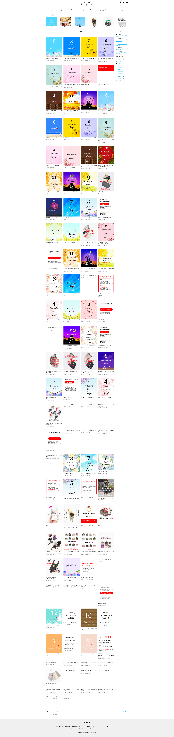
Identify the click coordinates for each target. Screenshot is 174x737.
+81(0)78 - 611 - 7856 (101, 726)
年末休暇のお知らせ (85, 524)
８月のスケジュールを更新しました (71, 58)
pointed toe (65, 696)
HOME (48, 15)
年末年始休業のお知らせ (103, 319)
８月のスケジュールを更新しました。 (54, 137)
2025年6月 (120, 80)
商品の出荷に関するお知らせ (87, 577)
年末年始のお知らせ (50, 449)
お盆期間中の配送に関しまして (104, 345)
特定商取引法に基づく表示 (75, 726)
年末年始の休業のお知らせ (52, 268)
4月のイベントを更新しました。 (105, 670)
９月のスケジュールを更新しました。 (54, 58)
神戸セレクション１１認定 (52, 696)
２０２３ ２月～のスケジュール (88, 319)
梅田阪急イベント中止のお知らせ (53, 585)
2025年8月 (120, 76)
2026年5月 (120, 63)
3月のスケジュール (85, 84)
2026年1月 (120, 69)
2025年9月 (120, 74)
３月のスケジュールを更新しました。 (71, 167)
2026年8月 (120, 59)
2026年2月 (120, 67)
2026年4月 (120, 65)
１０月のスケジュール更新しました (88, 430)
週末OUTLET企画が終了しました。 (53, 683)
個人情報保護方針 (64, 726)
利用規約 (57, 726)
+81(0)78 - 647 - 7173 (113, 726)
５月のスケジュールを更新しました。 (54, 242)
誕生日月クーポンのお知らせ (69, 622)
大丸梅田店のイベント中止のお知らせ (89, 495)
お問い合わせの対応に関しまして (105, 84)
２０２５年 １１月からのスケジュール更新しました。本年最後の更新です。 (71, 112)
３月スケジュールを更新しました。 (71, 404)
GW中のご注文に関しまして (69, 397)
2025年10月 (120, 73)
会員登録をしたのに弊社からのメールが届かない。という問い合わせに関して (106, 655)
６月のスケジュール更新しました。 (105, 471)
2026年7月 (120, 61)
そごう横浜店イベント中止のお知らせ (71, 585)
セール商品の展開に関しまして (53, 662)
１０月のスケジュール (85, 110)
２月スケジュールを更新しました (88, 404)
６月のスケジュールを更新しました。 (89, 275)
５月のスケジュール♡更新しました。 (54, 86)
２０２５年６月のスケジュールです (88, 137)
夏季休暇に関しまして (68, 648)
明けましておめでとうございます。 (71, 527)
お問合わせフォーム (89, 726)
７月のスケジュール (67, 217)
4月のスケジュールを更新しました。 (54, 165)
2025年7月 (120, 78)
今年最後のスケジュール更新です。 (53, 625)
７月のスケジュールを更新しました (88, 58)
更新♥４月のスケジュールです (104, 397)
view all (124, 711)
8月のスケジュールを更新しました (70, 473)
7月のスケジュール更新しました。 (70, 137)
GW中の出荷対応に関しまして (104, 217)
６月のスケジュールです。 (86, 217)
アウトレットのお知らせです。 (70, 670)
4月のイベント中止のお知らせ (104, 559)
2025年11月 (120, 71)
